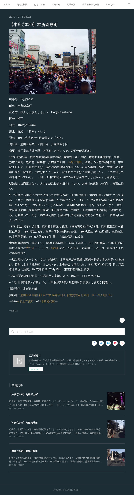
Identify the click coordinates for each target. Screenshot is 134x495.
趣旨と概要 (22, 4)
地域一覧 (71, 4)
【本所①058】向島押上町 (23, 394)
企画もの (110, 4)
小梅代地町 (75, 162)
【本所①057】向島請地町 (23, 422)
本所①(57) (13, 311)
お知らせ (56, 4)
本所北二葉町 (25, 301)
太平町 (30, 248)
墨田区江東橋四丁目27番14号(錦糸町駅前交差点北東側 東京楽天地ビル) (66, 295)
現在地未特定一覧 (90, 4)
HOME (6, 4)
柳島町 (55, 248)
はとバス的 (39, 4)
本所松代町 (48, 301)
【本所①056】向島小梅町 (23, 451)
